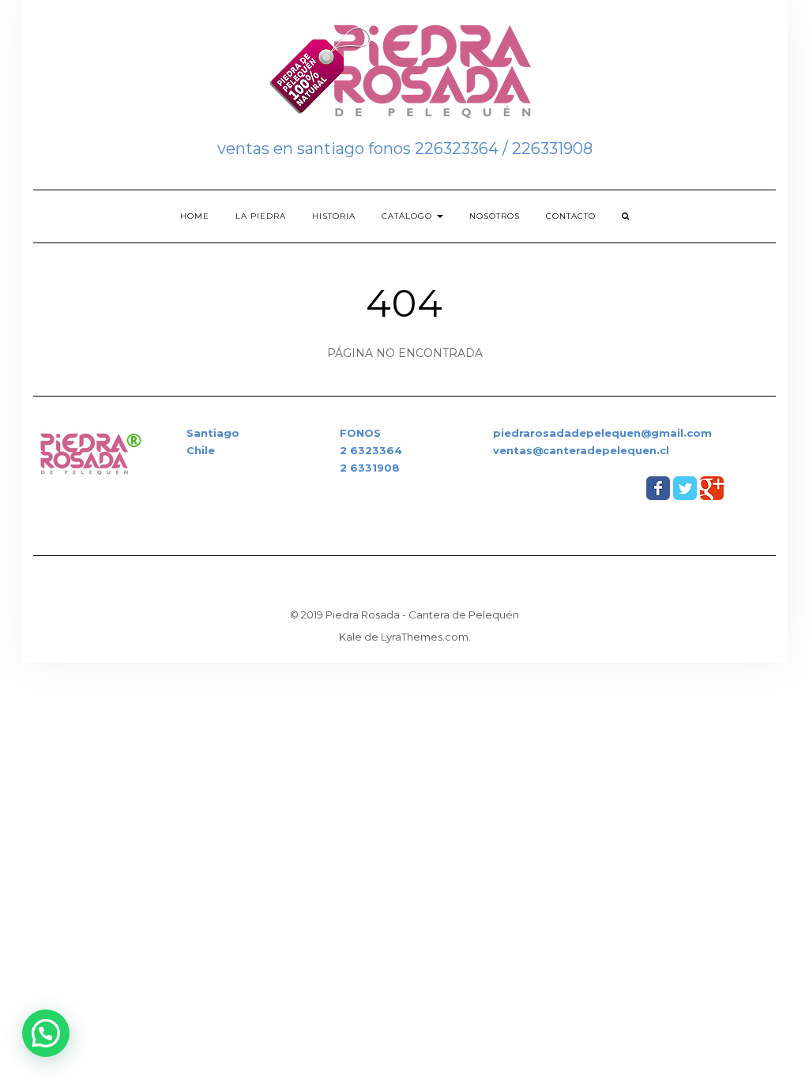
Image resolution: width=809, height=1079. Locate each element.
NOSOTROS (494, 216)
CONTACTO (571, 216)
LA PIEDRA (260, 216)
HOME (194, 216)
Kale (350, 636)
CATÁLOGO (408, 216)
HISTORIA (334, 216)
